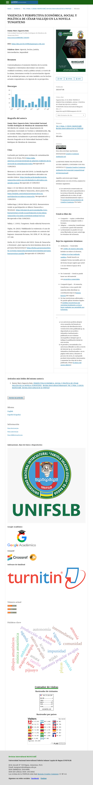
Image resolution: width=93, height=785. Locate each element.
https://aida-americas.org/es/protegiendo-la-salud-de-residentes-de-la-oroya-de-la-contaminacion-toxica (29, 161)
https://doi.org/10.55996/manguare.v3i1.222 (28, 44)
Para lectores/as (12, 428)
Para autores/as (12, 432)
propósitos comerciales (71, 279)
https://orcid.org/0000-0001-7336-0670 (18, 37)
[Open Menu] (7, 2)
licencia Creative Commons (48, 774)
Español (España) (14, 415)
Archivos (17, 9)
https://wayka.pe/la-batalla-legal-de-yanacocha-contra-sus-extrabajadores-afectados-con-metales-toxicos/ (27, 180)
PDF (60, 79)
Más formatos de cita (65, 115)
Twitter (44, 778)
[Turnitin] (46, 588)
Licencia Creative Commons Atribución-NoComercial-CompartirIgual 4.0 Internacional (70, 170)
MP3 (79, 79)
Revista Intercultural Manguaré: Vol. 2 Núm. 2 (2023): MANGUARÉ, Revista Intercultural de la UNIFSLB (48, 386)
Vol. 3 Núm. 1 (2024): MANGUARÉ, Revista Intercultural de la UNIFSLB (47, 9)
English (10, 411)
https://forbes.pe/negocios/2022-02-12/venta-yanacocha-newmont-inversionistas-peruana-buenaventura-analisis (29, 251)
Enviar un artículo (16, 398)
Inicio (9, 9)
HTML (70, 79)
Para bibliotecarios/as (15, 435)
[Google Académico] (21, 546)
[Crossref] (21, 560)
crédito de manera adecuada (73, 249)
